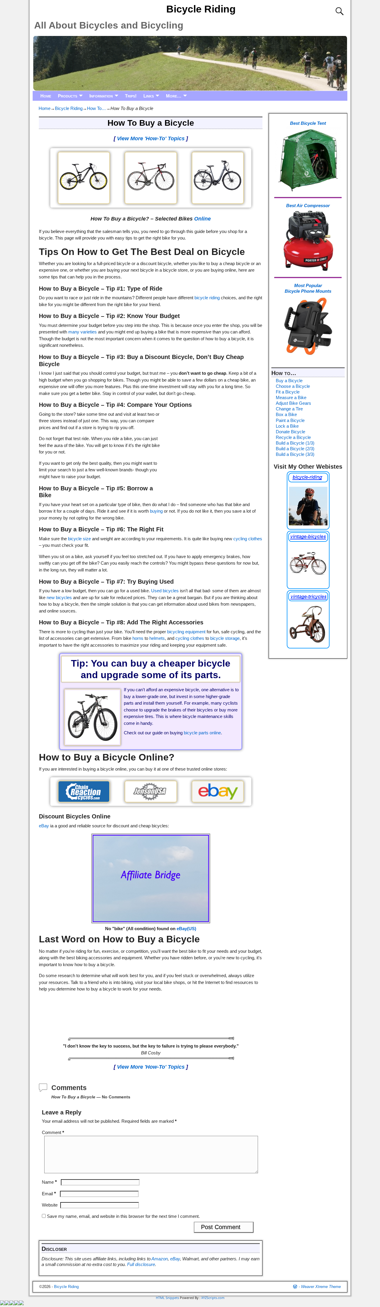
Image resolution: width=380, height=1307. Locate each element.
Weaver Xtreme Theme (321, 1286)
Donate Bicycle (290, 431)
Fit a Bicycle (288, 391)
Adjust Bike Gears (293, 403)
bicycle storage (225, 638)
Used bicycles (165, 590)
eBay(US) (186, 928)
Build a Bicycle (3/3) (295, 454)
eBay (44, 825)
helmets (157, 638)
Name (49, 1182)
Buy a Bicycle (289, 380)
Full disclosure (141, 1264)
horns (137, 638)
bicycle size (79, 538)
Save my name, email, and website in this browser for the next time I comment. (123, 1216)
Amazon (159, 1258)
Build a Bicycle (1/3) (295, 442)
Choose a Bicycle (293, 386)
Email (49, 1193)
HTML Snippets (167, 1297)
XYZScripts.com (212, 1297)
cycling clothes (247, 538)
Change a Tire (289, 408)
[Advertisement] (211, 449)
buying (156, 511)
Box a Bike (286, 414)
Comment (53, 1132)
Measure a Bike (291, 397)
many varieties (82, 331)
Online (202, 219)
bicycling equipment (186, 631)
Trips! (131, 95)
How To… (96, 108)
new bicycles (59, 597)
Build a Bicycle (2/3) (295, 448)
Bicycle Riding (201, 9)
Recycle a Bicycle (293, 437)
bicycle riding (207, 297)
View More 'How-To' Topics (151, 138)
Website (50, 1204)
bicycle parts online (202, 732)
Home (45, 95)
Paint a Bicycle (290, 420)
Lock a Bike (287, 426)
